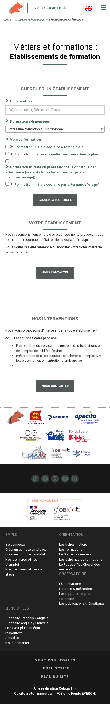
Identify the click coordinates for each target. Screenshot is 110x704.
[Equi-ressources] (16, 8)
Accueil (8, 20)
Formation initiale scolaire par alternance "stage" (56, 184)
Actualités (13, 638)
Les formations (70, 549)
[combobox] (55, 129)
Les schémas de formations (80, 559)
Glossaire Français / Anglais (26, 618)
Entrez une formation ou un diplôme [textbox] (35, 129)
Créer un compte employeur (26, 549)
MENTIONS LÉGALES (55, 660)
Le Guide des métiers (75, 554)
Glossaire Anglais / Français (26, 623)
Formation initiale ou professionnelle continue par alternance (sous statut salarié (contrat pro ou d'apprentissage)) (50, 172)
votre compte (48, 8)
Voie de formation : (26, 140)
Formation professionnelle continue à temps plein (56, 154)
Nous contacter (55, 272)
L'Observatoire (70, 584)
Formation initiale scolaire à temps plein (49, 147)
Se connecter (15, 544)
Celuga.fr (66, 688)
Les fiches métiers (73, 544)
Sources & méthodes (75, 589)
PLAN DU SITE (55, 677)
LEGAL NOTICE (54, 668)
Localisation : (22, 101)
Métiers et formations (31, 20)
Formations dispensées (30, 121)
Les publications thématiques (82, 604)
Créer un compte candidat (25, 554)
